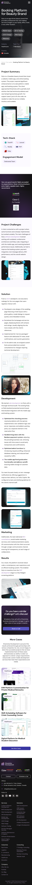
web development (15, 403)
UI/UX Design (5, 821)
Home (3, 62)
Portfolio (3, 869)
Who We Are (5, 867)
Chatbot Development (23, 822)
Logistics (3, 850)
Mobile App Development (5, 817)
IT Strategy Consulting (23, 847)
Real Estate (4, 847)
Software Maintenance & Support (7, 833)
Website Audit (21, 856)
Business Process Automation (22, 850)
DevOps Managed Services (6, 829)
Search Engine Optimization (5, 839)
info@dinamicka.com (10, 789)
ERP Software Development (20, 816)
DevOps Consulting (22, 854)
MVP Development (6, 809)
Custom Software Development (6, 806)
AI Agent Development (23, 825)
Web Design (4, 823)
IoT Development (21, 820)
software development (12, 237)
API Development (6, 814)
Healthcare (4, 857)
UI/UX (8, 299)
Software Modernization (8, 836)
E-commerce (5, 852)
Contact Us (4, 874)
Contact (8, 776)
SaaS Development (22, 805)
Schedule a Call (23, 776)
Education (4, 860)
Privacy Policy (21, 882)
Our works (9, 62)
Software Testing (6, 826)
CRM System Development (20, 808)
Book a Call (16, 629)
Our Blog (3, 872)
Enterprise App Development (21, 812)
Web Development (6, 812)
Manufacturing (5, 855)
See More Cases (16, 748)
